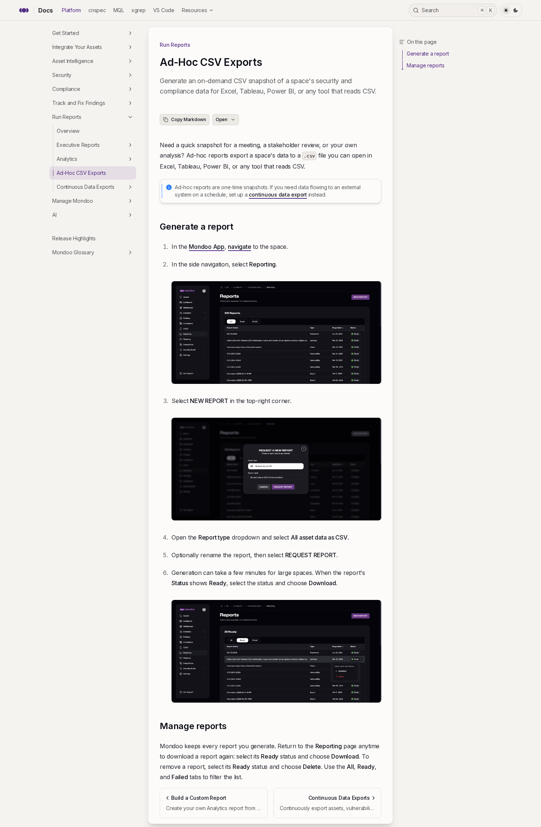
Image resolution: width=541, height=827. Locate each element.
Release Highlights (74, 238)
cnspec (97, 10)
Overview (68, 131)
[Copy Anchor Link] (239, 226)
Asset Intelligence (72, 61)
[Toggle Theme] (510, 10)
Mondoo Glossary (73, 252)
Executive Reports (78, 145)
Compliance (66, 89)
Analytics (67, 159)
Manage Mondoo (72, 201)
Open (221, 119)
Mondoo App (206, 246)
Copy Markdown (188, 119)
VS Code (163, 10)
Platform (71, 10)
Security (61, 75)
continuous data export (278, 194)
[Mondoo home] (24, 10)
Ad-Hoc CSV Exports (81, 173)
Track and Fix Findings (78, 103)
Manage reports (193, 726)
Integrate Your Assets (77, 47)
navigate (239, 246)
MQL (118, 10)
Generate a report (196, 226)
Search (457, 10)
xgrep (138, 10)
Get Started (65, 33)
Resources (194, 10)
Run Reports (66, 117)
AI (54, 215)
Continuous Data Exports (85, 187)
